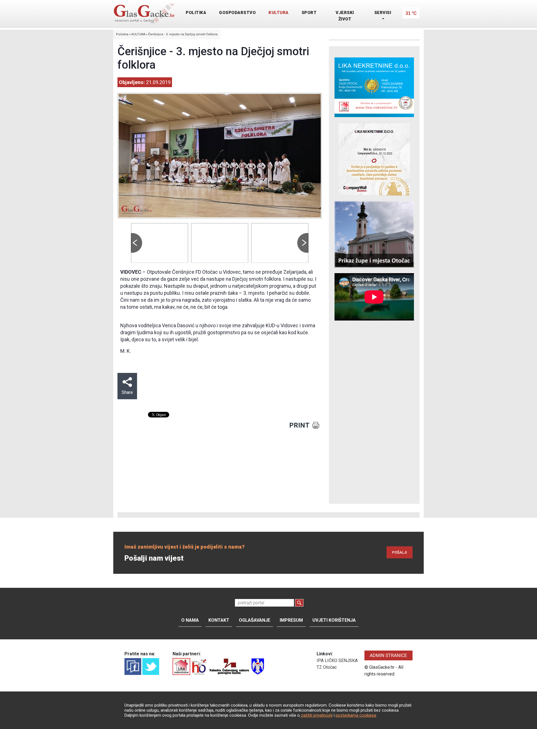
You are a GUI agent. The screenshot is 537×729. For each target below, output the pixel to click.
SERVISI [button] (382, 12)
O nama (190, 620)
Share (127, 392)
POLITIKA (196, 12)
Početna (122, 34)
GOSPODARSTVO (237, 12)
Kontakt (218, 620)
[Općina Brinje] (257, 666)
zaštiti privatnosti (316, 715)
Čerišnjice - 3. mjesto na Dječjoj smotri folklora (183, 34)
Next (302, 243)
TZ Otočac (327, 667)
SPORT (309, 12)
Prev (136, 243)
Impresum (291, 620)
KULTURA (278, 12)
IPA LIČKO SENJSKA (337, 660)
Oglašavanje (254, 620)
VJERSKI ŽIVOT (345, 16)
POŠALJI (399, 552)
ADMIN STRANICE (388, 655)
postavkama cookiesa (356, 715)
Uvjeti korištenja (334, 620)
